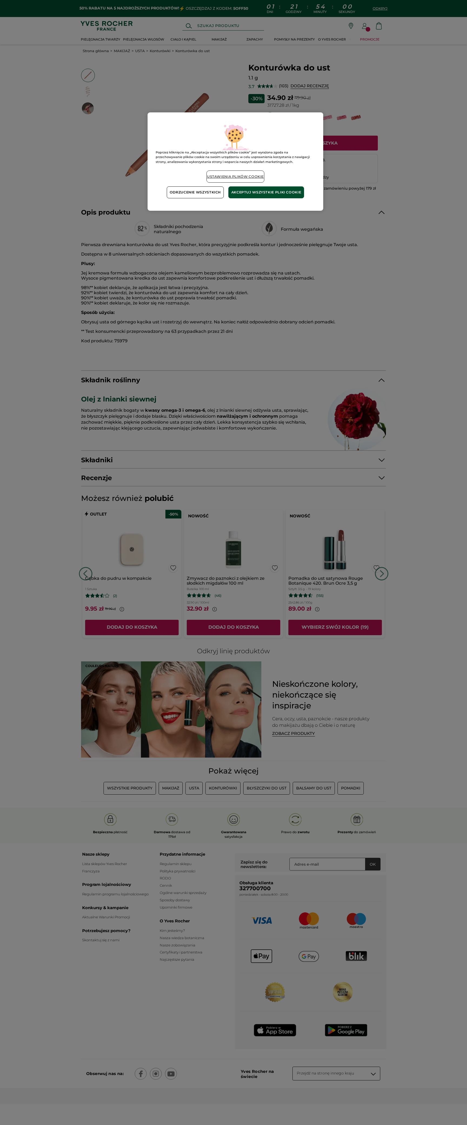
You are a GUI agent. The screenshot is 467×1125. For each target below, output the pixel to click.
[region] (235, 161)
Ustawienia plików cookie (235, 177)
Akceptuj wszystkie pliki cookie (266, 192)
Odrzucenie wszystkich (195, 192)
